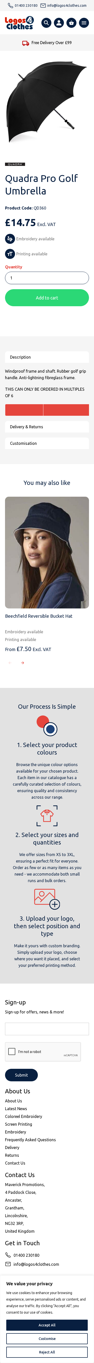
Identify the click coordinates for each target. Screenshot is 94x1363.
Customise (47, 1339)
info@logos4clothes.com (36, 1264)
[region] (47, 1319)
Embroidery (15, 1132)
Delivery (12, 1147)
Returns (12, 1155)
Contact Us (15, 1163)
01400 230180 (26, 1255)
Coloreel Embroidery (23, 1116)
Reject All (47, 1352)
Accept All (47, 1325)
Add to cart (47, 297)
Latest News (16, 1108)
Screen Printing (18, 1124)
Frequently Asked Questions (30, 1139)
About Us (13, 1101)
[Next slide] (23, 663)
